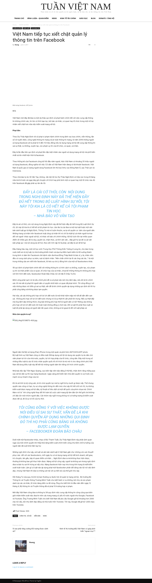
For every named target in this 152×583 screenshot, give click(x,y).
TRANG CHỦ (19, 18)
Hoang (17, 45)
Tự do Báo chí (35, 28)
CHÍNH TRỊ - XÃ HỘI (25, 516)
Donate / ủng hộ (106, 18)
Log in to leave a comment (23, 567)
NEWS (45, 516)
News (54, 18)
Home (15, 25)
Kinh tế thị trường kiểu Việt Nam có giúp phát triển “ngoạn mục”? (77, 530)
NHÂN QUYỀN (24, 25)
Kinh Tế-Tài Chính (68, 18)
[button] (136, 18)
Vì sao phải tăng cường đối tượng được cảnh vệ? (30, 530)
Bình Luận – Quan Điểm (38, 18)
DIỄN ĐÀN (37, 516)
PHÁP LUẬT (26, 28)
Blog (93, 18)
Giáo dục (83, 18)
